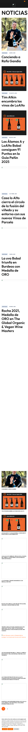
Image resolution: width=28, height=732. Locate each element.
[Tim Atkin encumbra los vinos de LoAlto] (14, 78)
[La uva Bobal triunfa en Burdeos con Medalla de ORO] (14, 239)
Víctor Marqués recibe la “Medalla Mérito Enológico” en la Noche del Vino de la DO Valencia (14, 654)
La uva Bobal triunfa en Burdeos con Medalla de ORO (11, 266)
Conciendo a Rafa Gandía (11, 59)
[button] (25, 1)
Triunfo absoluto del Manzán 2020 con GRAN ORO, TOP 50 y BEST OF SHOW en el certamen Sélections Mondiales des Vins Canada (13, 628)
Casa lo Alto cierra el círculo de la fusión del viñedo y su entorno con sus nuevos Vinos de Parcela (14, 210)
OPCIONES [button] (16, 729)
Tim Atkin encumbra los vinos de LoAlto (13, 101)
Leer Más (6, 726)
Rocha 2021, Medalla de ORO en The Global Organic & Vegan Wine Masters (13, 321)
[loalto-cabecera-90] (14, 5)
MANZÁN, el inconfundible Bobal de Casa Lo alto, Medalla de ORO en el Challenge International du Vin (14, 703)
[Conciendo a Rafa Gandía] (14, 34)
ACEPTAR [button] (4, 729)
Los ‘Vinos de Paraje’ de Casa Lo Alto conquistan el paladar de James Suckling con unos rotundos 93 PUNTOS (14, 678)
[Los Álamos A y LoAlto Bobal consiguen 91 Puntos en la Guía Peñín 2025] (14, 122)
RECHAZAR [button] (10, 729)
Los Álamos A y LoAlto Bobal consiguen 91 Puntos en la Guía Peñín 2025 (13, 151)
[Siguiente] (11, 709)
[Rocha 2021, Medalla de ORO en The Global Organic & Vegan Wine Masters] (14, 292)
